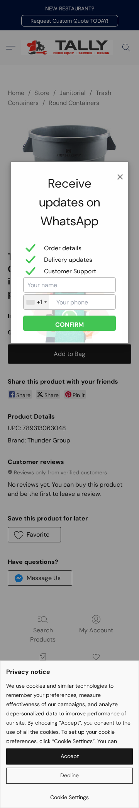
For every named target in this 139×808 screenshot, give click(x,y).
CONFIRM (69, 325)
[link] (69, 794)
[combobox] (36, 302)
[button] (69, 756)
